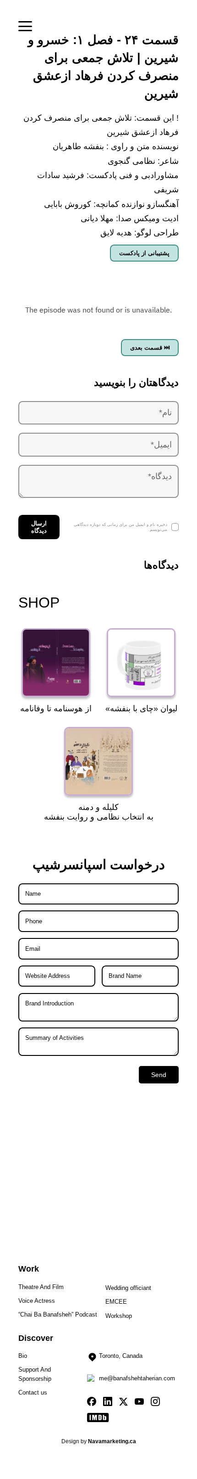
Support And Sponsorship (34, 1374)
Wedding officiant (128, 1287)
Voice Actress (36, 1300)
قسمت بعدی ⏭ (150, 347)
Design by (98, 1442)
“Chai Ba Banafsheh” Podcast (57, 1314)
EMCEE (116, 1301)
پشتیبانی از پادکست (144, 253)
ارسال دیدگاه (39, 527)
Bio (22, 1355)
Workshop (118, 1315)
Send (158, 1074)
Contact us (32, 1392)
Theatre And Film (41, 1287)
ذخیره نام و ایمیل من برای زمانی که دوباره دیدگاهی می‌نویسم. (120, 526)
